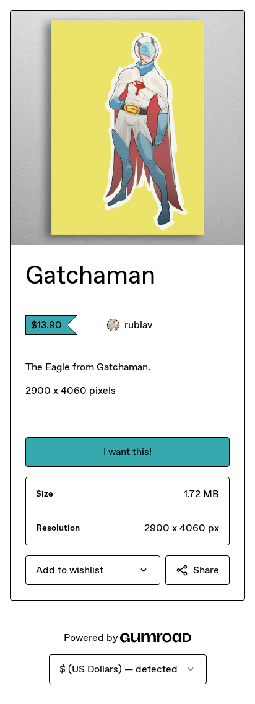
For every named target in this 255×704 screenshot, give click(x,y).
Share (206, 570)
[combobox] (92, 570)
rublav (138, 325)
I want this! (127, 452)
